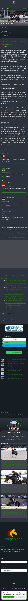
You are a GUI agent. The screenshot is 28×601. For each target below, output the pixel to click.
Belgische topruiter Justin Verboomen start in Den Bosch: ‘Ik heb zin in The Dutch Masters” (14, 464)
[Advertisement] (14, 254)
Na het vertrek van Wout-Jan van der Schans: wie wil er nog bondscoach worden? (16, 365)
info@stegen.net (19, 439)
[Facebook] (24, 8)
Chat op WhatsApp (15, 353)
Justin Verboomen (9, 313)
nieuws (4, 460)
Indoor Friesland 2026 (6, 414)
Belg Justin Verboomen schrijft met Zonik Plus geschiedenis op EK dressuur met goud (14, 514)
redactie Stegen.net (8, 28)
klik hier (24, 233)
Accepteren (8, 597)
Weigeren (20, 597)
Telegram (7, 345)
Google (15, 339)
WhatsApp (7, 342)
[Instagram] (25, 8)
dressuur (5, 485)
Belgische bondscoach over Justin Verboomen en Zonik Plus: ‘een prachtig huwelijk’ (13, 489)
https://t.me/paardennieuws (18, 237)
